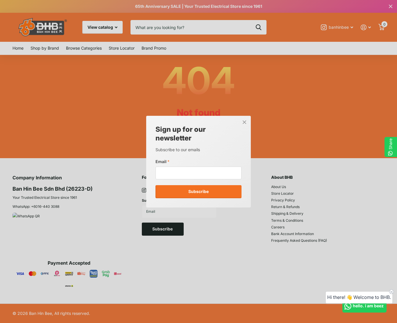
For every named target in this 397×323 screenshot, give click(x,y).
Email (162, 161)
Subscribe (198, 191)
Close (244, 122)
